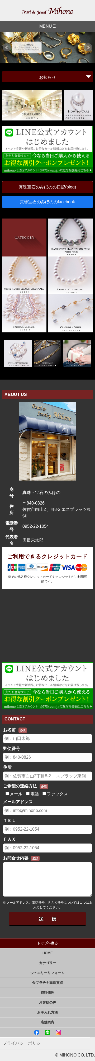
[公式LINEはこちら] (48, 1032)
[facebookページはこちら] (37, 1032)
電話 (34, 794)
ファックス (57, 794)
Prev (7, 47)
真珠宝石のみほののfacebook (47, 202)
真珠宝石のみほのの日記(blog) (47, 187)
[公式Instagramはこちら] (58, 1032)
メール (16, 794)
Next (88, 47)
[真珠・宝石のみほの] (47, 10)
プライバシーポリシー (24, 1043)
